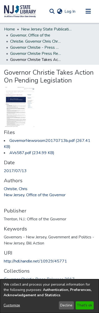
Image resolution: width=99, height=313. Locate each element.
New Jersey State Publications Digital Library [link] (46, 29)
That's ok (84, 305)
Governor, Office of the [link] (30, 35)
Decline (66, 305)
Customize (12, 305)
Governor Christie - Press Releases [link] (35, 47)
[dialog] (49, 296)
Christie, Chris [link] (15, 189)
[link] (31, 153)
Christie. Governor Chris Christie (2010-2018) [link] (35, 41)
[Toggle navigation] (88, 11)
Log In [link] (70, 11)
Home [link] (9, 29)
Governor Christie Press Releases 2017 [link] (35, 53)
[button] (20, 11)
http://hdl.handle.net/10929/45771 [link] (35, 261)
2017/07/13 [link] (15, 171)
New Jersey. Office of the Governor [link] (34, 195)
